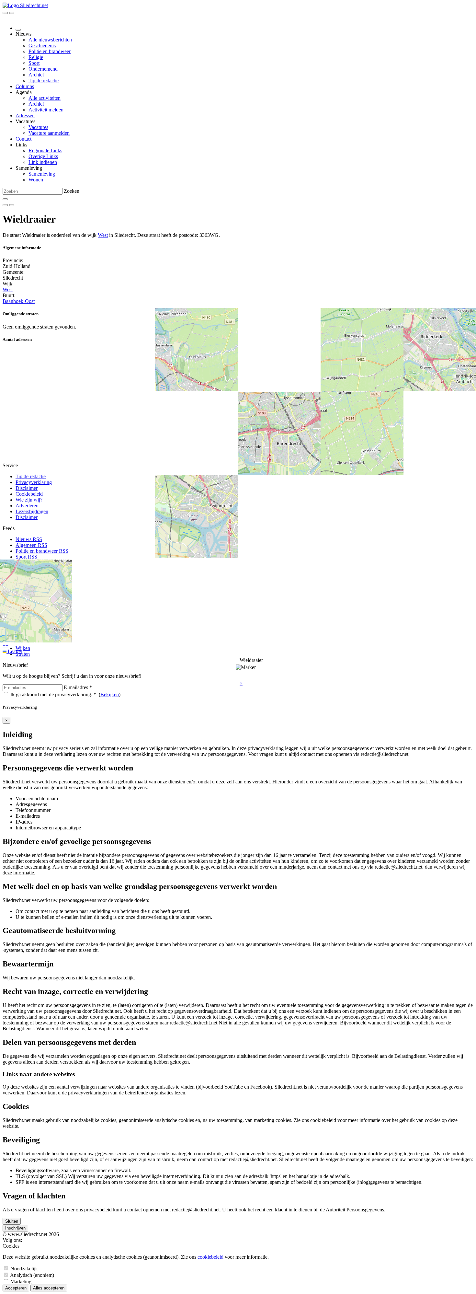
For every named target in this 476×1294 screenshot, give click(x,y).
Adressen (25, 115)
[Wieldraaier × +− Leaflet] (238, 406)
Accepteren (16, 1288)
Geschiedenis (42, 45)
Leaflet (14, 651)
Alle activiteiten (44, 98)
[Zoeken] (5, 199)
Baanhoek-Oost (19, 301)
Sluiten (11, 1221)
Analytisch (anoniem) (32, 1275)
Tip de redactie (43, 80)
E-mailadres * (78, 687)
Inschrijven (15, 1228)
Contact (23, 139)
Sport (34, 63)
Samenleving (41, 174)
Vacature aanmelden (49, 133)
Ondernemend (43, 69)
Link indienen (42, 162)
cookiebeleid (210, 1257)
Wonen (35, 179)
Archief (36, 74)
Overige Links (43, 156)
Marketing (20, 1281)
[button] (241, 683)
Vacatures (38, 127)
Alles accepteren (48, 1288)
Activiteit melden (45, 109)
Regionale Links (45, 150)
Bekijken (109, 694)
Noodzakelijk (24, 1268)
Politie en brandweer (49, 51)
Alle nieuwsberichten (50, 39)
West (103, 235)
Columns (25, 86)
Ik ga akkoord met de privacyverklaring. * (53, 694)
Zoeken (71, 191)
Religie (35, 57)
